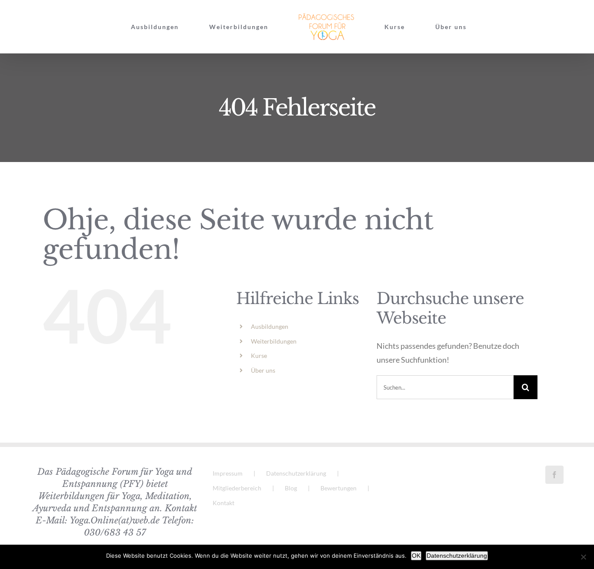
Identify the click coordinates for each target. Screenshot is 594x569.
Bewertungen (338, 488)
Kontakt (223, 502)
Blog (291, 488)
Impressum (228, 473)
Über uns (263, 370)
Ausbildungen (269, 326)
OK (416, 555)
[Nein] (583, 556)
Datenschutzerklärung (296, 473)
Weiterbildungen (274, 341)
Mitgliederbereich (237, 488)
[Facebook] (554, 475)
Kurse (259, 355)
